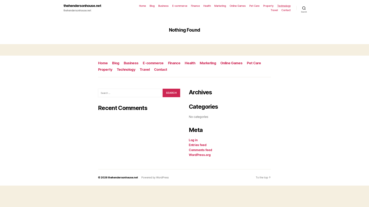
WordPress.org (200, 155)
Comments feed (200, 150)
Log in (193, 140)
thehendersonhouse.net (82, 5)
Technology (284, 5)
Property (268, 5)
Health (207, 5)
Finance (195, 5)
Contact (286, 10)
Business (163, 5)
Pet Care (254, 5)
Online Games (238, 5)
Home (142, 5)
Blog (152, 5)
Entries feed (198, 145)
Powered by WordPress (155, 177)
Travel (274, 10)
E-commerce (179, 5)
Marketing (220, 5)
